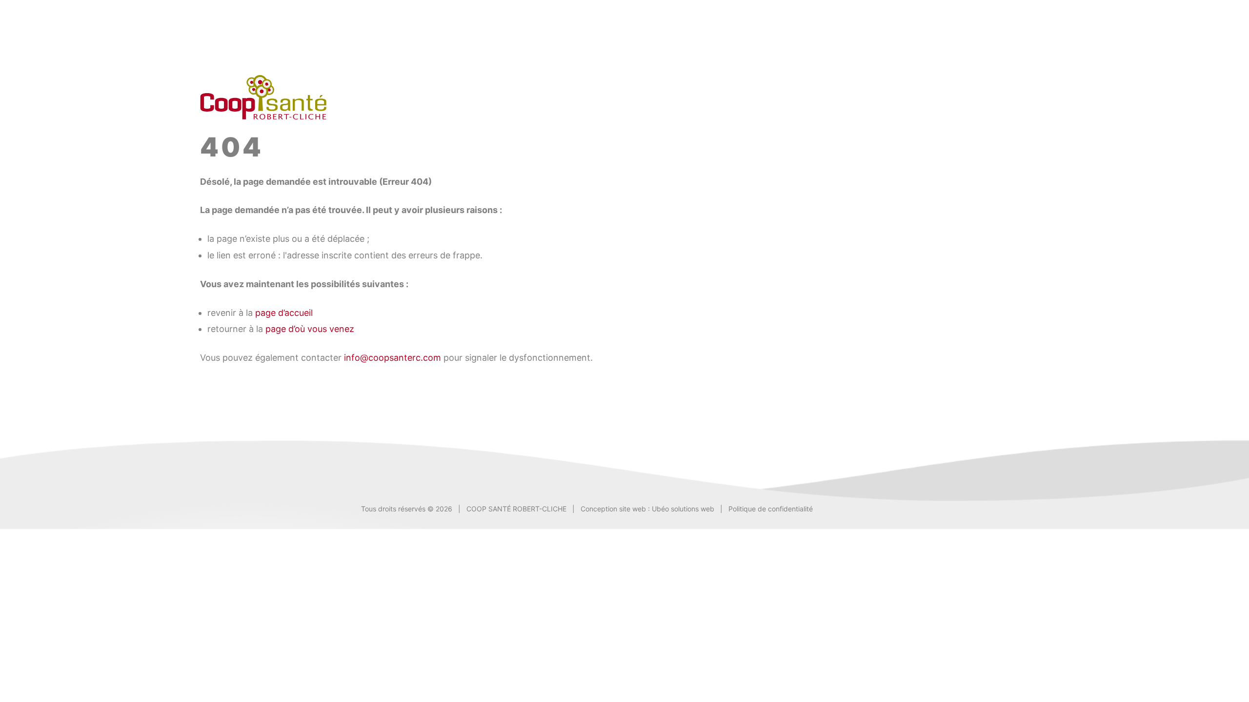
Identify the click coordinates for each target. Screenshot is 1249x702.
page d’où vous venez (309, 329)
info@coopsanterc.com (392, 357)
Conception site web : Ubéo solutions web (647, 509)
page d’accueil (284, 313)
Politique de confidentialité (770, 509)
